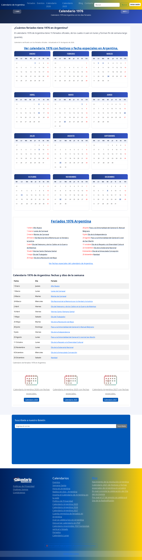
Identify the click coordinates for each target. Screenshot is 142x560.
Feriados (31, 3)
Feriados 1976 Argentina (71, 221)
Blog (81, 3)
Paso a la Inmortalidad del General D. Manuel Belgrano (72, 327)
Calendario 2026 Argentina (71, 554)
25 (65, 122)
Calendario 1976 (71, 11)
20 (125, 113)
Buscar (124, 5)
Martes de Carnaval (58, 296)
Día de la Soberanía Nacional (62, 347)
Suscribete (121, 426)
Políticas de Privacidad (23, 486)
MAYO (70, 95)
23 (60, 163)
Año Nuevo (55, 286)
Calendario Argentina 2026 (65, 507)
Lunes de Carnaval (58, 291)
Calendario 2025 (67, 5)
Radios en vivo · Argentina (64, 491)
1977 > (125, 11)
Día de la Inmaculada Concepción (64, 352)
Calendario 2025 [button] (71, 400)
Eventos (40, 3)
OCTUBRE (32, 177)
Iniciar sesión (135, 4)
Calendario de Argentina (13, 4)
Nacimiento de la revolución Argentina (110, 481)
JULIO (32, 136)
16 (39, 113)
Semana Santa (59, 485)
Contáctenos (19, 492)
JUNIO (109, 95)
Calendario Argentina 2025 (65, 504)
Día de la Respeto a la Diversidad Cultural (67, 342)
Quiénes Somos (20, 489)
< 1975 (17, 11)
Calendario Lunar (60, 535)
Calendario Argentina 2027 (65, 510)
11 (21, 195)
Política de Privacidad (62, 501)
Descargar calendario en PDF (66, 523)
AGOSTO (71, 136)
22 (60, 199)
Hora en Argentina (61, 488)
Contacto (89, 3)
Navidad (54, 357)
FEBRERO (71, 54)
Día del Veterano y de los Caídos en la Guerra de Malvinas (73, 306)
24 (108, 76)
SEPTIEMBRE (109, 136)
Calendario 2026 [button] (31, 400)
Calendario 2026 (51, 5)
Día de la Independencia (60, 332)
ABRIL (32, 95)
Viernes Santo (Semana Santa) (63, 311)
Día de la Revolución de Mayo (62, 322)
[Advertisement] (71, 445)
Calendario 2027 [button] (110, 400)
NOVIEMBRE (71, 177)
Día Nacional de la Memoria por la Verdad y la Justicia (72, 301)
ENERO (32, 54)
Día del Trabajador (58, 317)
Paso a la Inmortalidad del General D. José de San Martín (73, 337)
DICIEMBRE (109, 177)
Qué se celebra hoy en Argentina (68, 519)
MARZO (110, 54)
